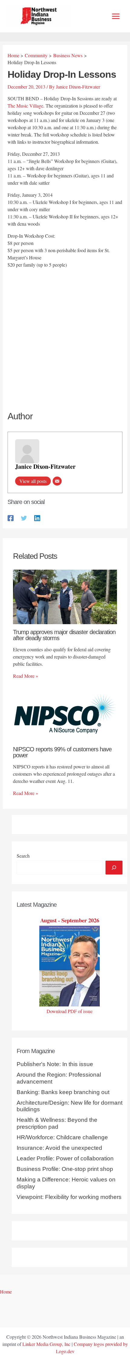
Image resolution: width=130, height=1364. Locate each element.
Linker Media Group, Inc (46, 1344)
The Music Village (25, 105)
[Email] (57, 481)
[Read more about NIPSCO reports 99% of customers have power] (65, 713)
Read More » (25, 676)
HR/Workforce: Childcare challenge (62, 1137)
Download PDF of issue (70, 1011)
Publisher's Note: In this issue (55, 1064)
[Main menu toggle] (116, 16)
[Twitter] (24, 517)
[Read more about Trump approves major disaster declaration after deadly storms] (65, 596)
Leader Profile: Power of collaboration (65, 1158)
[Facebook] (11, 517)
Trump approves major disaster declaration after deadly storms (64, 635)
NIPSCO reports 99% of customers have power (62, 752)
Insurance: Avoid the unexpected (59, 1148)
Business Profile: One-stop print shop (65, 1169)
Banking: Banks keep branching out (63, 1092)
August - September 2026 (69, 920)
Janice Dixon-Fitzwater (45, 466)
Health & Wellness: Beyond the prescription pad (57, 1123)
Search (23, 855)
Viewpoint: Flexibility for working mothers (69, 1197)
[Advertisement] (65, 340)
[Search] (114, 867)
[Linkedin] (37, 517)
